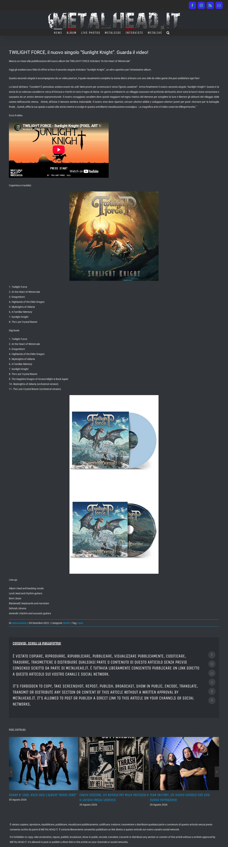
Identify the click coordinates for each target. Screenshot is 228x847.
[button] (168, 32)
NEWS (66, 623)
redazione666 (19, 623)
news (80, 623)
